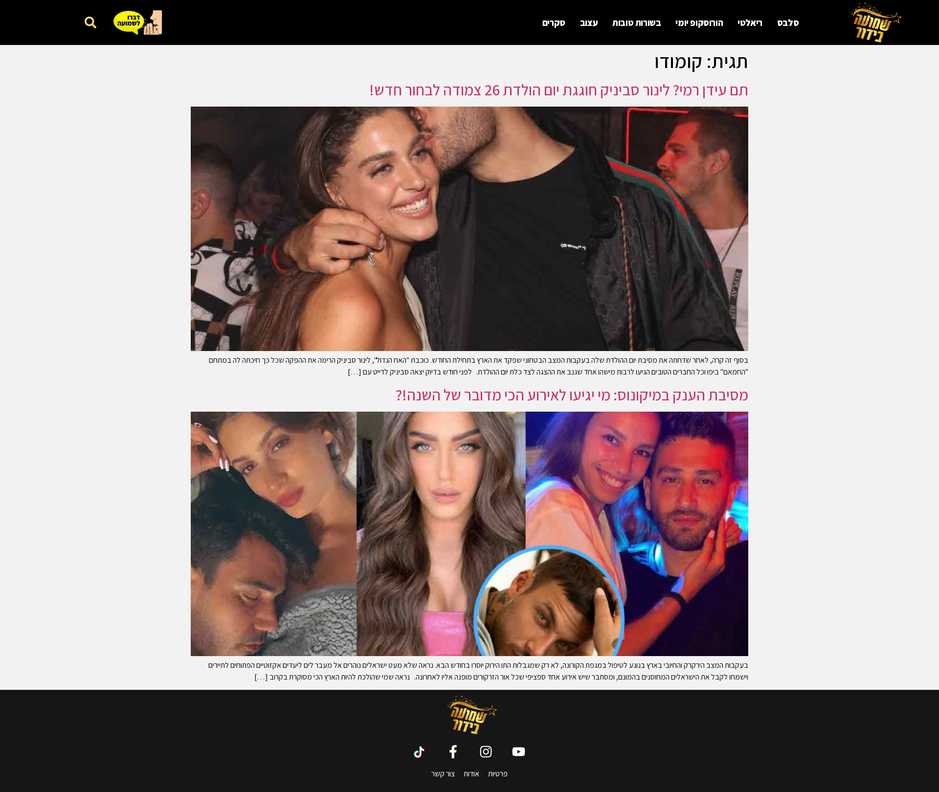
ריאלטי (750, 22)
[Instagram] (485, 751)
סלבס (788, 22)
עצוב (589, 22)
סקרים (553, 22)
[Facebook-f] (453, 751)
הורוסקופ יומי (699, 22)
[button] (90, 22)
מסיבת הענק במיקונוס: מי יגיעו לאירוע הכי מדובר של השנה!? (572, 394)
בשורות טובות (636, 22)
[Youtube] (518, 751)
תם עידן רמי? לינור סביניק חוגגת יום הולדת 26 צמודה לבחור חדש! (558, 89)
